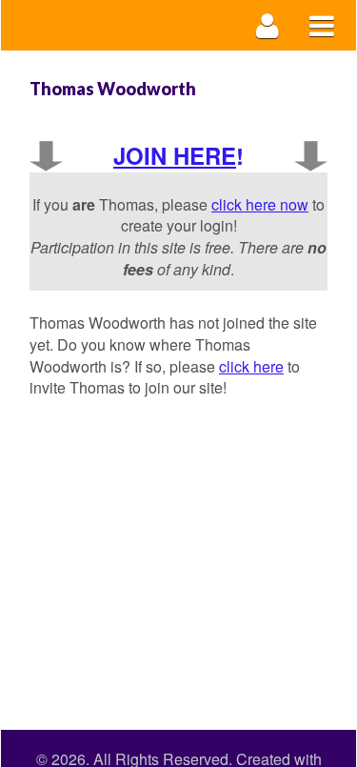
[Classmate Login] (268, 25)
